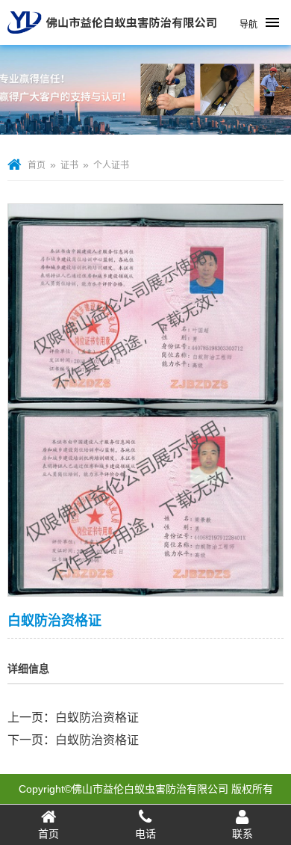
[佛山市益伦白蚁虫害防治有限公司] (111, 39)
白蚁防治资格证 (97, 717)
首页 (37, 165)
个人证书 (111, 165)
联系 (242, 834)
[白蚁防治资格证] (145, 586)
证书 (69, 165)
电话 (145, 834)
